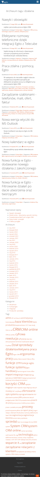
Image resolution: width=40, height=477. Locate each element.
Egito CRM (16, 354)
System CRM (18, 426)
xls (20, 443)
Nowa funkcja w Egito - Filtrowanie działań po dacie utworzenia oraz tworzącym (17, 188)
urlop (24, 437)
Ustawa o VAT (10, 440)
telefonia (4, 60)
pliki (20, 397)
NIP (13, 391)
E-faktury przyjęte (14, 221)
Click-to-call (9, 330)
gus (28, 367)
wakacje (23, 440)
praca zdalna (18, 88)
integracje (31, 58)
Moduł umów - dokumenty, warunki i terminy (23, 215)
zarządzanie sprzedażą (24, 452)
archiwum (17, 318)
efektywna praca (24, 31)
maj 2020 (12, 244)
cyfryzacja (22, 339)
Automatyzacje (10, 322)
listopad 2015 (13, 267)
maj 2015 (12, 279)
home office (25, 88)
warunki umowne (31, 440)
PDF (35, 394)
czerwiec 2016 (13, 259)
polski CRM (14, 400)
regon (35, 410)
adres (8, 317)
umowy (20, 437)
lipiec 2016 (12, 257)
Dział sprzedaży (22, 345)
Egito (3, 156)
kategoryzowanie (27, 378)
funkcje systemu (22, 113)
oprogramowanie (26, 394)
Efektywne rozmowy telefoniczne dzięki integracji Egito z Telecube (19, 40)
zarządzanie (32, 88)
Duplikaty (8, 345)
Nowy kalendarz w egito (18, 142)
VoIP (35, 58)
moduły (9, 391)
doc (31, 339)
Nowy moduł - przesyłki (16, 219)
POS (19, 400)
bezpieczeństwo (20, 325)
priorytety (34, 156)
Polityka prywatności (20, 466)
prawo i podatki (10, 407)
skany (19, 418)
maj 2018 (12, 253)
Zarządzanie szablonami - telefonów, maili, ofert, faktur (19, 98)
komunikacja (11, 137)
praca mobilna (21, 403)
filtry (36, 202)
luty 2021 (12, 240)
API (13, 318)
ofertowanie (5, 115)
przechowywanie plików (13, 410)
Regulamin (20, 463)
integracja (4, 137)
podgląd (8, 400)
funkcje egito (27, 363)
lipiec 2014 (12, 286)
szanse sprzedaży (26, 431)
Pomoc (20, 470)
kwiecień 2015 (13, 281)
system (8, 426)
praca (29, 156)
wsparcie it (11, 31)
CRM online (11, 88)
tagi (17, 435)
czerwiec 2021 (13, 238)
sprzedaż (11, 421)
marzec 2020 (13, 246)
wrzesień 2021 (14, 236)
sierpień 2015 (13, 273)
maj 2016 (12, 261)
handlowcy (11, 371)
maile (16, 137)
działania (17, 31)
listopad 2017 (13, 255)
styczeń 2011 (13, 294)
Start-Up (20, 422)
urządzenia (29, 437)
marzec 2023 (13, 232)
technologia (5, 31)
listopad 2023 (13, 230)
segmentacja (12, 204)
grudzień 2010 (14, 296)
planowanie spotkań (12, 397)
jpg (33, 375)
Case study (31, 325)
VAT (16, 440)
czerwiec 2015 (13, 277)
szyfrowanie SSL (11, 435)
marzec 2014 (13, 292)
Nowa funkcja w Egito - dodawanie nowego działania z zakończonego (19, 164)
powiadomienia (26, 400)
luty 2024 (12, 228)
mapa (24, 388)
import (9, 374)
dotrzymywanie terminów (13, 342)
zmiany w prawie (19, 454)
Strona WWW (33, 422)
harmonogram (18, 156)
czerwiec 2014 (13, 288)
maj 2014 (12, 290)
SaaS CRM (9, 415)
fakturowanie (22, 359)
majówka (20, 388)
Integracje (18, 58)
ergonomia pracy (6, 113)
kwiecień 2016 (13, 263)
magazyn (9, 387)
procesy (35, 30)
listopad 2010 (13, 298)
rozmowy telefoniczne (12, 60)
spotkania (24, 418)
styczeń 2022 (13, 234)
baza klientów (23, 321)
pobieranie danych (28, 397)
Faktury (29, 359)
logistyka (28, 384)
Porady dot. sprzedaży (28, 87)
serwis (15, 418)
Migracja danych (32, 388)
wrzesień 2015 (14, 271)
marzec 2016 (13, 265)
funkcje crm (14, 113)
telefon (35, 435)
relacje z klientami (22, 178)
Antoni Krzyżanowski (28, 24)
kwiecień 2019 (13, 248)
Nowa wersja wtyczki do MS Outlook (18, 121)
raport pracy (5, 90)
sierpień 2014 (13, 284)
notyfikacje (18, 391)
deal (28, 339)
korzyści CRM (30, 113)
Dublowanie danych (28, 342)
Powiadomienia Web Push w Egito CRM (21, 217)
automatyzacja (12, 112)
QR (22, 410)
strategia (25, 422)
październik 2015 (14, 269)
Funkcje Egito (19, 30)
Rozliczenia (20, 413)
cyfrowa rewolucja (28, 90)
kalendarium (9, 378)
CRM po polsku (10, 335)
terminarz (14, 437)
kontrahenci (23, 380)
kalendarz (25, 156)
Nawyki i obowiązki (14, 20)
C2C (26, 325)
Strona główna (20, 459)
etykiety (15, 359)
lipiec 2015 (12, 275)
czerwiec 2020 (13, 242)
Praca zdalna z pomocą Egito (17, 68)
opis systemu (12, 394)
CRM (31, 30)
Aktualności (19, 87)
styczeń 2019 (13, 251)
